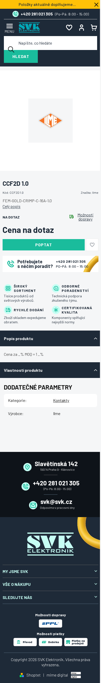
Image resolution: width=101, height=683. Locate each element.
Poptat (43, 244)
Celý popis (11, 206)
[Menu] (9, 27)
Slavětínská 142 (56, 463)
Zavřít (31, 278)
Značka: (89, 192)
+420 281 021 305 (71, 261)
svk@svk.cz (56, 501)
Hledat (20, 56)
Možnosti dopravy (85, 217)
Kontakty (61, 400)
